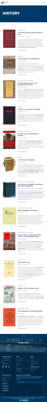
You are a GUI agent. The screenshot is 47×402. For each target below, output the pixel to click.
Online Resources (6, 375)
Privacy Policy (33, 370)
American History (19, 358)
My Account (5, 390)
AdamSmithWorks (5, 381)
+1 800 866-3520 (5, 363)
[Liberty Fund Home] (4, 3)
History (20, 30)
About (32, 356)
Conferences (5, 386)
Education (18, 363)
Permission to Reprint (34, 368)
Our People (32, 360)
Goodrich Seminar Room (35, 361)
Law (24, 30)
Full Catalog (18, 369)
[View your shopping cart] (43, 2)
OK (20, 400)
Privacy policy (25, 400)
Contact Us (5, 388)
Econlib (3, 378)
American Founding (19, 360)
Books (17, 356)
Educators (4, 383)
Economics (21, 308)
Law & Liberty (4, 380)
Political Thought (28, 80)
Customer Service (35, 366)
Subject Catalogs (19, 371)
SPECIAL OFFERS (27, 131)
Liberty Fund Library (34, 363)
